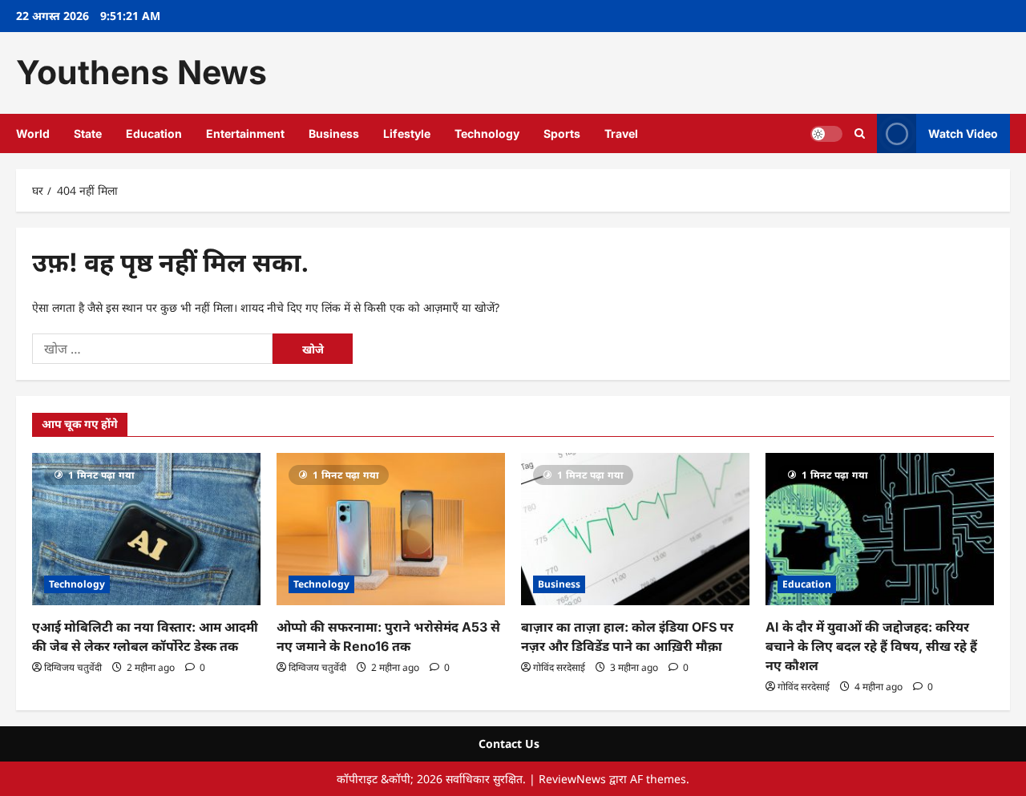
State (88, 133)
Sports (561, 133)
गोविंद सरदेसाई (559, 667)
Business (334, 133)
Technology (486, 133)
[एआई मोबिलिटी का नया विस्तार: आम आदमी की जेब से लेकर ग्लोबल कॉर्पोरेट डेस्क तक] (146, 529)
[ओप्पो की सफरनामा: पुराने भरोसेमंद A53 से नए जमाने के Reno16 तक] (391, 529)
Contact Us (509, 743)
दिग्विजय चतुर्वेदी (73, 667)
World (33, 133)
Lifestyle (406, 133)
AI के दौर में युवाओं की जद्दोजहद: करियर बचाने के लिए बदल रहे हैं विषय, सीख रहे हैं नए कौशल (871, 646)
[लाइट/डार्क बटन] (826, 133)
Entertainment (245, 133)
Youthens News (141, 72)
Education (154, 133)
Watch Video (963, 132)
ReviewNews (572, 778)
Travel (621, 133)
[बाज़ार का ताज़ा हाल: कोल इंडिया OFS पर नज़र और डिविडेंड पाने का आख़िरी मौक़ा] (635, 529)
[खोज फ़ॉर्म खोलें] (859, 133)
